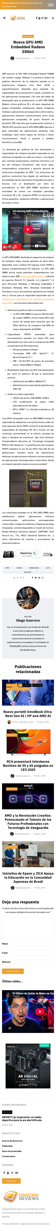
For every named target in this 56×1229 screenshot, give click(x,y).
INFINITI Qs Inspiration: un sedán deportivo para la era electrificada (22, 1119)
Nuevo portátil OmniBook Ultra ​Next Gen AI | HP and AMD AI (28, 714)
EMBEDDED (34, 568)
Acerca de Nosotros (12, 1140)
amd (7, 568)
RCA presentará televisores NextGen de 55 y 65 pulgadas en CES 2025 (28, 765)
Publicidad (7, 1146)
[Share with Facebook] (32, 577)
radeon (27, 572)
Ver (51, 5)
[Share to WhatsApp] (42, 577)
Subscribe (11, 1181)
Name (5, 943)
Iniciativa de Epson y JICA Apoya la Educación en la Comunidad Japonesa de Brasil (28, 877)
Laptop (27, 685)
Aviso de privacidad (11, 1151)
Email (4, 952)
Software (11, 689)
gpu (48, 568)
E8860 (19, 568)
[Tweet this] (36, 577)
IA (20, 685)
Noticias (37, 685)
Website (6, 961)
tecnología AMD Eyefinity (32, 276)
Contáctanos (8, 1156)
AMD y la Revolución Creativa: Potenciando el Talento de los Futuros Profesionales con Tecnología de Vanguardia (28, 821)
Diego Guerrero (24, 58)
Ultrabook (24, 689)
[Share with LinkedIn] (39, 577)
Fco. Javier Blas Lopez (24, 722)
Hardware (28, 36)
